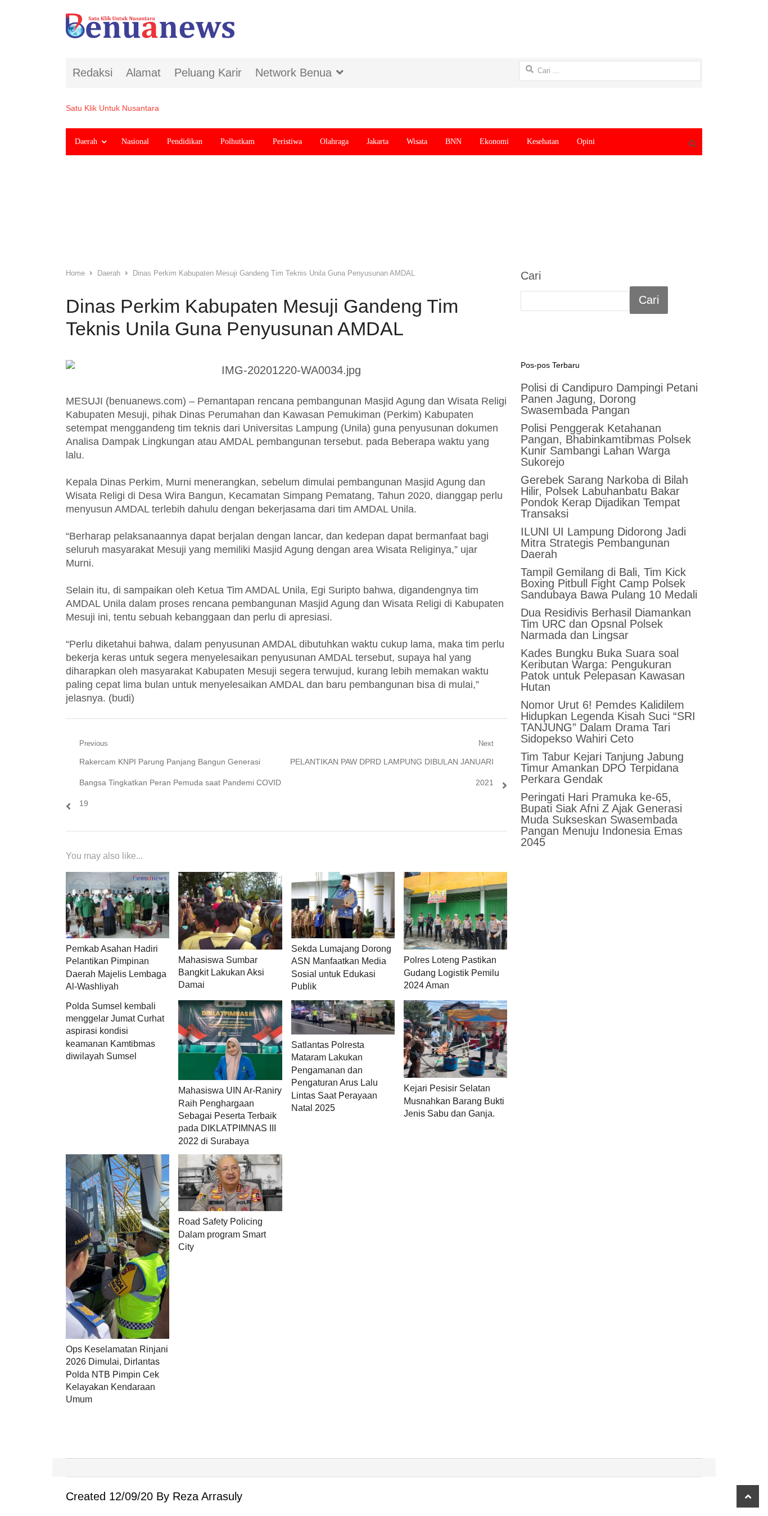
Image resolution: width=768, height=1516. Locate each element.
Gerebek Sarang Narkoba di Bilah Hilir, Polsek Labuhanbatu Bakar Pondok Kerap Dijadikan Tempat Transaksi (604, 497)
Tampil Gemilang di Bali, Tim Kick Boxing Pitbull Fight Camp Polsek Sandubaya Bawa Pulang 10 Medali (609, 583)
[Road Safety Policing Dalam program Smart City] (230, 1182)
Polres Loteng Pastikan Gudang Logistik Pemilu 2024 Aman (451, 972)
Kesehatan (543, 141)
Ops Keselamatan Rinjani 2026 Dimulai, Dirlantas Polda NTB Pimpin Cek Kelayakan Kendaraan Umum (117, 1374)
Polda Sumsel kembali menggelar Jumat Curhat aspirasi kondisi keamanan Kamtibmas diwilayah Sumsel (115, 1031)
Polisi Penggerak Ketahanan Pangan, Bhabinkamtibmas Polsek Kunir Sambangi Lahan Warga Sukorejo (606, 445)
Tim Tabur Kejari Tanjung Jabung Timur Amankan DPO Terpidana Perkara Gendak (602, 767)
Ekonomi (494, 141)
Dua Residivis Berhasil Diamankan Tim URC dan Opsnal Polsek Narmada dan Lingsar (606, 623)
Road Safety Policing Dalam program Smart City (222, 1234)
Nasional (135, 141)
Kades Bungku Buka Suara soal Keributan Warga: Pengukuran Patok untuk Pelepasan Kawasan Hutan (603, 670)
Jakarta (377, 141)
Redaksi (92, 72)
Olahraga (334, 141)
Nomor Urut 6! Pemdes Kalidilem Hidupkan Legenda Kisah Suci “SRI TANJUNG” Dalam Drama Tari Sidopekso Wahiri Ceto (608, 722)
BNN (453, 141)
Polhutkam (237, 141)
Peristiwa (287, 141)
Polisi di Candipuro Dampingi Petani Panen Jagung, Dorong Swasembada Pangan (609, 398)
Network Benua (293, 72)
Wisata (416, 141)
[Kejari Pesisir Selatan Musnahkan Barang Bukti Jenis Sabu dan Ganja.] (455, 1039)
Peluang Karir (208, 72)
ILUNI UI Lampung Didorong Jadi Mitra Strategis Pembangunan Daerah (603, 542)
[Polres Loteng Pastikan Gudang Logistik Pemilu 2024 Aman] (455, 911)
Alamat (143, 72)
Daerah (86, 141)
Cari (531, 275)
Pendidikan (184, 141)
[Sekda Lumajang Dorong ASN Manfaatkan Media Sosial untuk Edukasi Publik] (343, 905)
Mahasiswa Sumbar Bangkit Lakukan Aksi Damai (221, 972)
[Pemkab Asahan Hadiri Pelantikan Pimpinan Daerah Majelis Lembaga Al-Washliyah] (117, 905)
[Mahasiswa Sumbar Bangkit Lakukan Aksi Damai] (230, 911)
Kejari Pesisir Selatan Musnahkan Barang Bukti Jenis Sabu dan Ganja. (454, 1100)
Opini (586, 141)
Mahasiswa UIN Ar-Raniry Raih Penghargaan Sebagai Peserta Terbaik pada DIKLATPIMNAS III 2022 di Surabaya (230, 1116)
